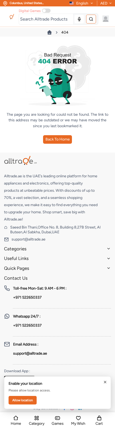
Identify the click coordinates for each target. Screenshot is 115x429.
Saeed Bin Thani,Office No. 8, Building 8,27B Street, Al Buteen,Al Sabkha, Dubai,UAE (55, 229)
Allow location (22, 400)
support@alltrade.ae (28, 239)
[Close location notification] (105, 382)
